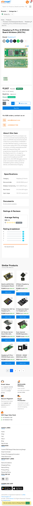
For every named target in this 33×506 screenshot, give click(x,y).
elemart (11, 498)
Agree (27, 503)
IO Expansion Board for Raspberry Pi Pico (22, 310)
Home (2, 431)
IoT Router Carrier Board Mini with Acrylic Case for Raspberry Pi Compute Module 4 (7, 333)
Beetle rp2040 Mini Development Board (7, 285)
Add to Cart (24, 103)
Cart (2, 436)
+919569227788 (13, 125)
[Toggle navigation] (30, 6)
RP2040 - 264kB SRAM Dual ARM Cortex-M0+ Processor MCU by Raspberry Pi (22, 356)
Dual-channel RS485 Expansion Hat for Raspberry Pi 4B (22, 333)
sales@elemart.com (14, 120)
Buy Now (16, 108)
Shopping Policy (5, 465)
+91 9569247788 (7, 419)
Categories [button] (13, 11)
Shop (2, 434)
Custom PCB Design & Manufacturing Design (13, 449)
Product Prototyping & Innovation (10, 454)
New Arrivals (4, 443)
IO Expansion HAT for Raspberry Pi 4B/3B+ (8, 310)
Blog (2, 441)
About (3, 438)
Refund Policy (5, 467)
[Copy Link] (21, 41)
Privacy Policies (21, 503)
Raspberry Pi (12, 37)
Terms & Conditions (6, 462)
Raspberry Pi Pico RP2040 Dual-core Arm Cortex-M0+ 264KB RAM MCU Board (7, 356)
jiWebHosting (6, 500)
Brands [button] (3, 11)
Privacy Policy (5, 469)
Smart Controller (6, 452)
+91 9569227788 (7, 417)
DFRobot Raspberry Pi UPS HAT (22, 285)
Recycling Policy (6, 472)
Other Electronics (6, 456)
